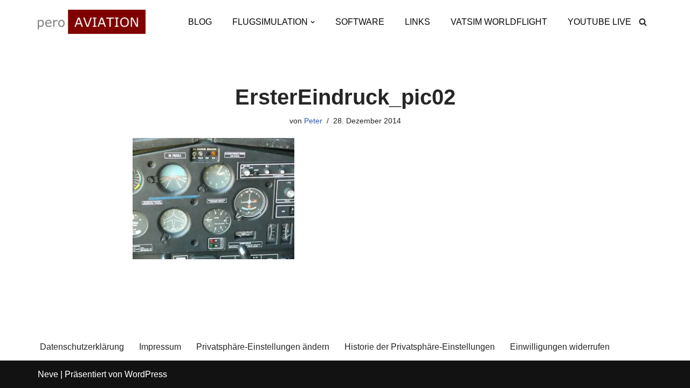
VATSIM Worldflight (499, 21)
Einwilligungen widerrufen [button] (560, 346)
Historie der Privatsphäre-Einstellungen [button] (419, 346)
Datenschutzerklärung (82, 346)
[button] (312, 22)
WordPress (146, 374)
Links (417, 21)
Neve (48, 374)
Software (359, 21)
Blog (200, 21)
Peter (313, 120)
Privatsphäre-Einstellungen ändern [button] (262, 346)
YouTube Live (599, 21)
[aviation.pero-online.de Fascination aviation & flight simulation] (92, 22)
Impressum (160, 346)
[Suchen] (643, 22)
